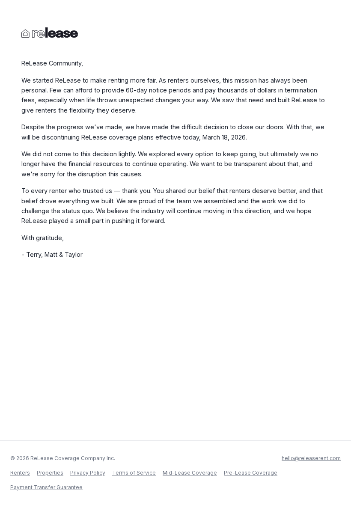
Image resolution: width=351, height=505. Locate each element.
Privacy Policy (87, 472)
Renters (20, 472)
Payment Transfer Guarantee (46, 487)
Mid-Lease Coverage (190, 472)
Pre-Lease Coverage (250, 472)
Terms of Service (134, 472)
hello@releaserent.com (311, 458)
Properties (50, 472)
